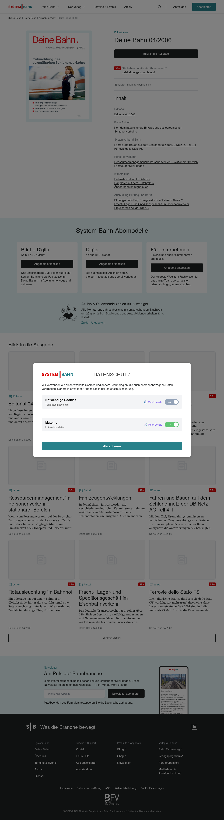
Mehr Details (155, 402)
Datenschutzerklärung (119, 389)
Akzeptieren (112, 446)
